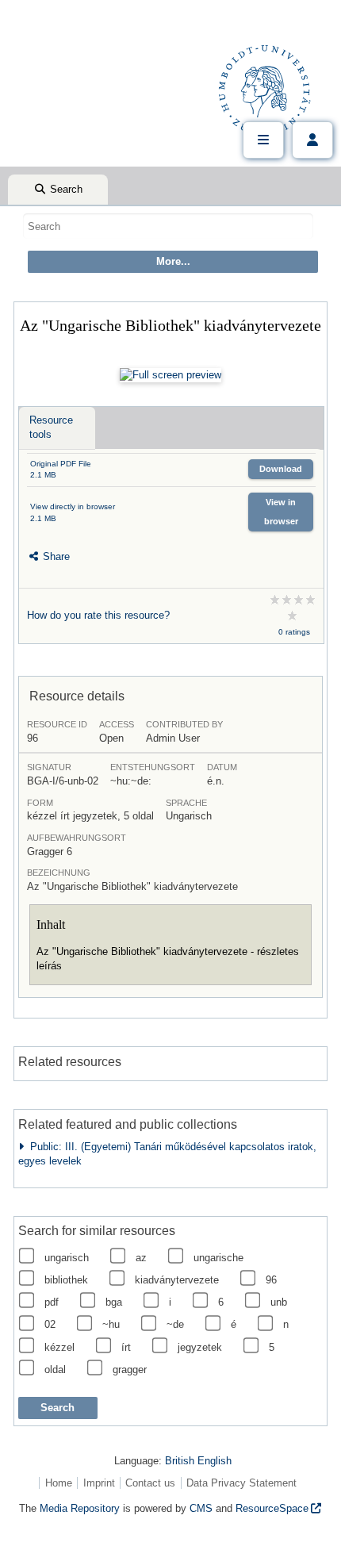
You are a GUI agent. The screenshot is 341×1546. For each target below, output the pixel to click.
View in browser (281, 511)
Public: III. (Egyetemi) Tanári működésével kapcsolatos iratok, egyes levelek (167, 1154)
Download (280, 469)
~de (175, 1324)
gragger (130, 1369)
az (141, 1258)
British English (198, 1461)
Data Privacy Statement (241, 1483)
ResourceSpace (272, 1508)
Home (58, 1483)
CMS (201, 1508)
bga (113, 1302)
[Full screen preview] (170, 375)
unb (278, 1302)
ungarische (218, 1258)
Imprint (99, 1483)
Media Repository (80, 1508)
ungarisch (66, 1258)
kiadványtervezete (177, 1280)
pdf (51, 1302)
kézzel (59, 1347)
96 (271, 1280)
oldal (55, 1369)
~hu (111, 1324)
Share (55, 556)
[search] (168, 226)
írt (126, 1347)
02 (50, 1324)
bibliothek (66, 1280)
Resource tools (51, 427)
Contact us (150, 1483)
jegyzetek (200, 1347)
